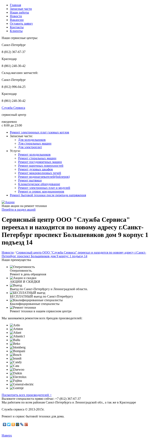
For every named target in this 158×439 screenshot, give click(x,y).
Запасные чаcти (21, 8)
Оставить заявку (21, 23)
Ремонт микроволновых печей (39, 173)
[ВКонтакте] (4, 424)
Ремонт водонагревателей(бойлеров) (44, 176)
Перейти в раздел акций (19, 209)
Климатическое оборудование (39, 184)
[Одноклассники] (13, 424)
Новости (16, 16)
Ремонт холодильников (34, 154)
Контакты (17, 27)
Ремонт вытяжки (30, 180)
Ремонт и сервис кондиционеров (41, 191)
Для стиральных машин (34, 143)
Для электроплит (30, 147)
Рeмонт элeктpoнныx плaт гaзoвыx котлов (39, 132)
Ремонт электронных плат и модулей (44, 188)
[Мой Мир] (17, 424)
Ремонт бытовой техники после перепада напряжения (48, 195)
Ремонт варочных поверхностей (40, 165)
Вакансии (17, 20)
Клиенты (16, 31)
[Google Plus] (26, 424)
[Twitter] (9, 424)
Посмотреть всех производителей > (27, 395)
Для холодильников (32, 139)
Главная (15, 5)
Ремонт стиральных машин (37, 158)
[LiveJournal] (22, 424)
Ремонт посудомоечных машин (40, 162)
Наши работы (19, 12)
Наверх (7, 435)
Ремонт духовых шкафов (35, 169)
